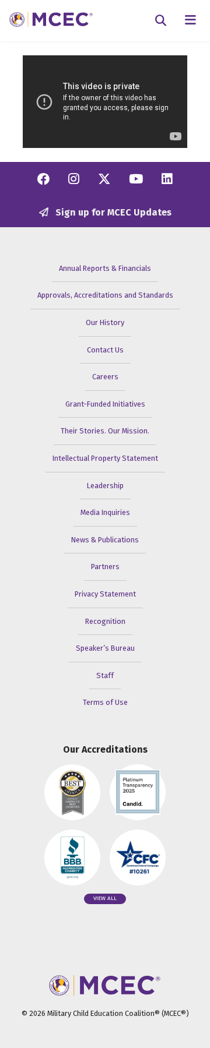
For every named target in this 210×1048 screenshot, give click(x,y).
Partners (105, 566)
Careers (105, 376)
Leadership (105, 485)
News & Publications (105, 539)
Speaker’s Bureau (105, 648)
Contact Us (105, 349)
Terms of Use (105, 702)
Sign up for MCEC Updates (112, 212)
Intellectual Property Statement (105, 458)
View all (105, 898)
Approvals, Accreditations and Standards (105, 295)
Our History (105, 322)
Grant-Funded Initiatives (105, 404)
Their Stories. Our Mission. (105, 430)
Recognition (105, 621)
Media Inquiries (105, 512)
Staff (105, 675)
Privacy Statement (105, 594)
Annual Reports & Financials (105, 268)
